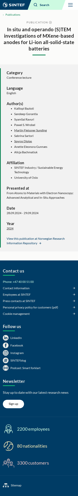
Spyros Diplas (23, 141)
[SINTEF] (14, 5)
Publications (12, 14)
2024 (10, 228)
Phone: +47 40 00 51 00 (18, 281)
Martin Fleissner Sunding (30, 130)
